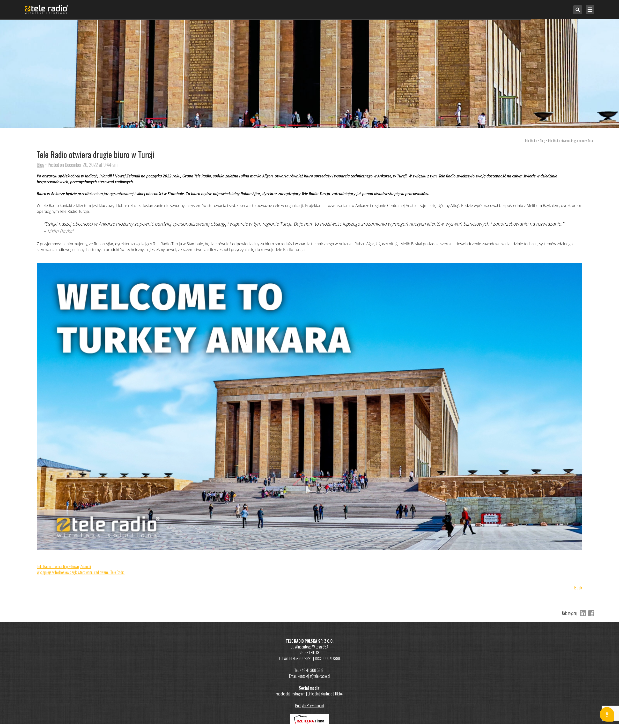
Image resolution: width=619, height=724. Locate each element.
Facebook (282, 694)
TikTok (338, 694)
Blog (40, 164)
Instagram (298, 694)
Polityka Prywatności (309, 706)
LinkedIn (313, 694)
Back (578, 587)
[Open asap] (607, 714)
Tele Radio (531, 140)
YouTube (327, 694)
